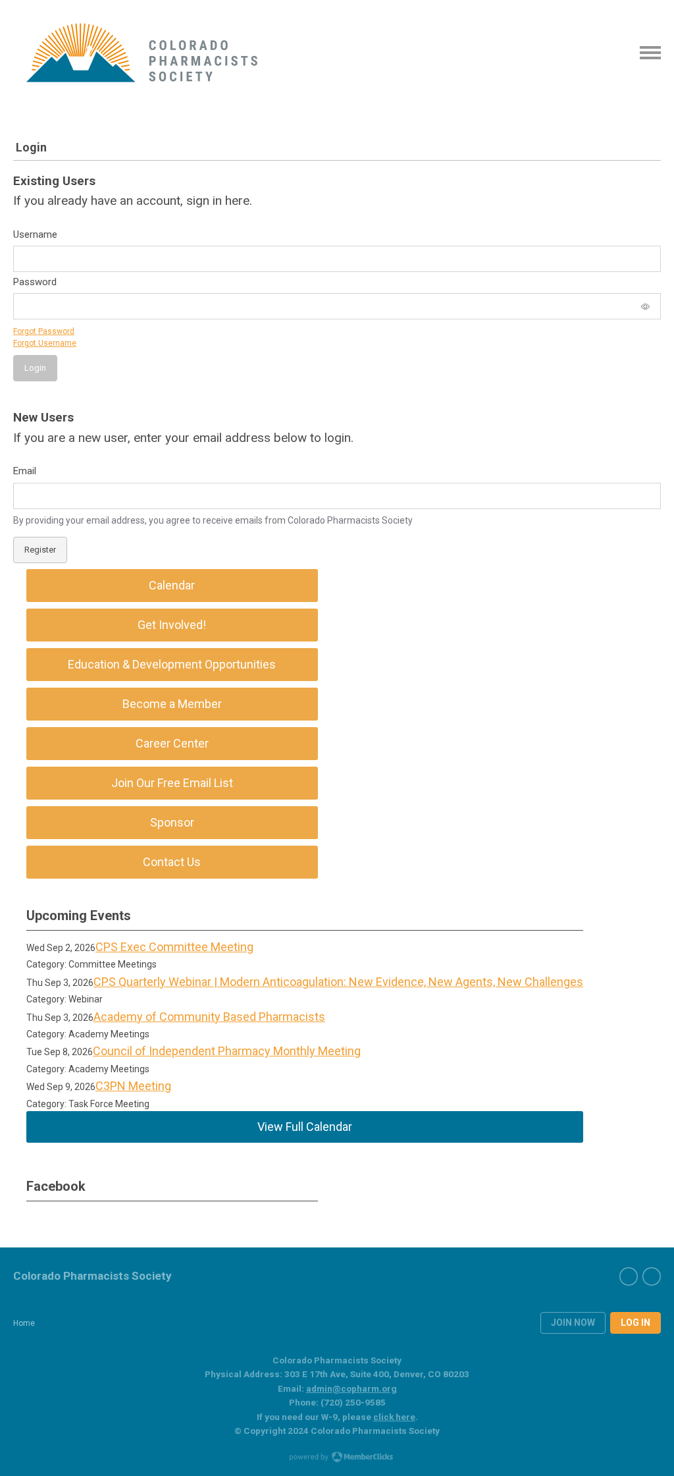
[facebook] (628, 1276)
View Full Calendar (304, 1127)
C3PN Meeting (133, 1086)
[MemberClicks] (142, 52)
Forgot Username (44, 343)
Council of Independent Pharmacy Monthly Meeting (227, 1051)
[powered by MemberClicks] (337, 1458)
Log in (635, 1322)
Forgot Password (43, 331)
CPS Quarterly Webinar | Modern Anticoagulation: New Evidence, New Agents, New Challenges (338, 982)
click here (394, 1416)
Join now (573, 1322)
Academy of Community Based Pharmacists (209, 1017)
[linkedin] (651, 1276)
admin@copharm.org (351, 1388)
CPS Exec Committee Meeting (174, 947)
